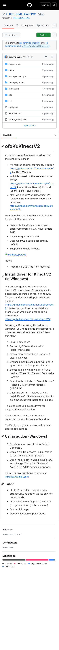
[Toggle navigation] (4, 4)
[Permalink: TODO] (3, 484)
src (10, 101)
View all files (30, 125)
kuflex (10, 14)
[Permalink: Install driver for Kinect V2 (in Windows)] (3, 276)
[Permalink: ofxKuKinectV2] (3, 146)
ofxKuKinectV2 (26, 14)
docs (11, 70)
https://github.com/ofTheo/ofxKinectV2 (27, 319)
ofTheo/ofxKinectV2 (21, 18)
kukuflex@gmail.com (17, 476)
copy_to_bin (15, 64)
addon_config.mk (17, 119)
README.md (15, 113)
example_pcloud (17, 82)
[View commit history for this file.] (52, 57)
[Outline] (55, 134)
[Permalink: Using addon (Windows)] (3, 436)
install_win (14, 88)
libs (10, 95)
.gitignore (13, 107)
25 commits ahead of (29, 42)
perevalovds (15, 57)
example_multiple (17, 76)
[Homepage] (29, 4)
